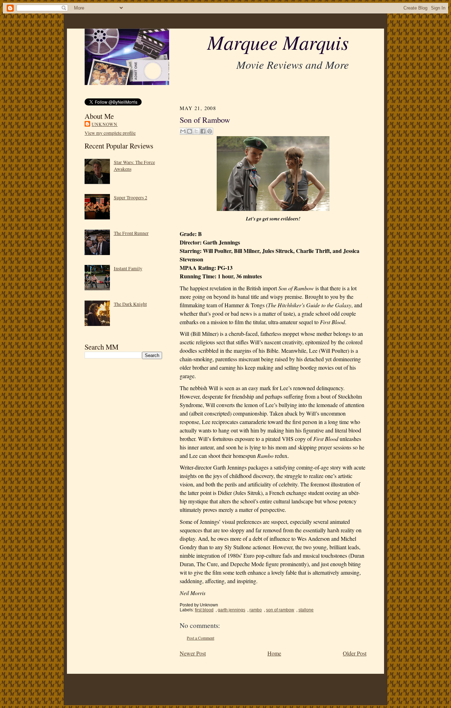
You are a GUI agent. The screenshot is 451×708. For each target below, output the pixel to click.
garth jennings (231, 609)
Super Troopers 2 (130, 197)
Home (274, 653)
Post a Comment (200, 638)
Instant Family (128, 268)
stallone (306, 609)
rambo (255, 609)
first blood (204, 609)
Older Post (354, 653)
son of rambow (280, 609)
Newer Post (193, 653)
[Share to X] (196, 131)
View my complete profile (110, 132)
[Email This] (182, 131)
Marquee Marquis (278, 42)
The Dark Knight (130, 304)
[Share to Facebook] (202, 131)
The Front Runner (131, 233)
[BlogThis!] (189, 131)
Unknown (105, 124)
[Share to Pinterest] (209, 131)
